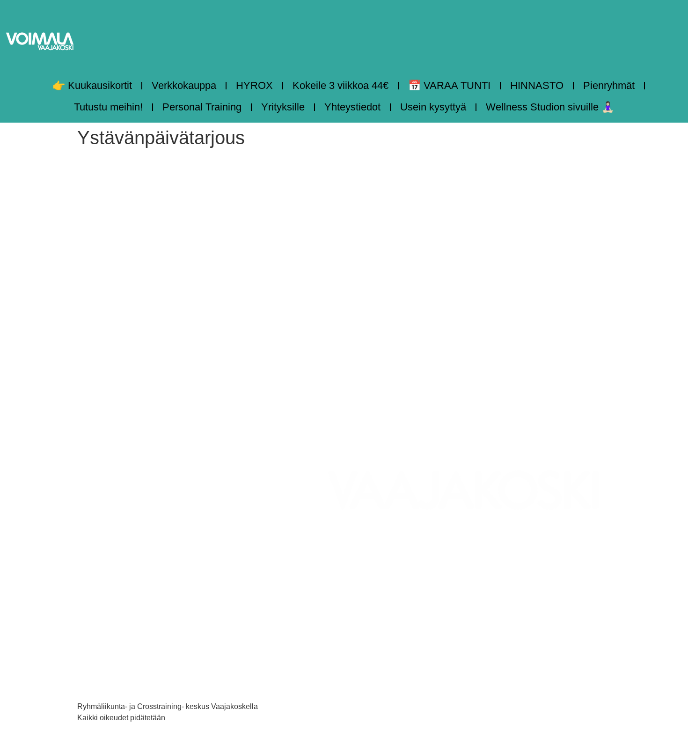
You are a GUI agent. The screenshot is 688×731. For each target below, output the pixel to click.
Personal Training (202, 107)
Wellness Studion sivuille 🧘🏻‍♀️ (550, 107)
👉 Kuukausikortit (92, 85)
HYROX (254, 85)
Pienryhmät (609, 85)
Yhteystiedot (352, 107)
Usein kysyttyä (433, 107)
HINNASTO (537, 85)
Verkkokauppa (184, 85)
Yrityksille (283, 107)
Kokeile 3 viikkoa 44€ (340, 85)
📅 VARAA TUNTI (449, 85)
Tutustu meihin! (108, 107)
